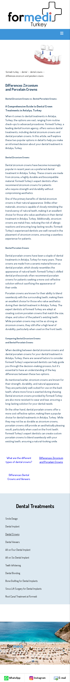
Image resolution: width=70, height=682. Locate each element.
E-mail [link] (62, 677)
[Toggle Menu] (62, 33)
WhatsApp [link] (14, 677)
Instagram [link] (39, 677)
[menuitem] (35, 518)
